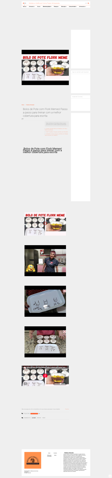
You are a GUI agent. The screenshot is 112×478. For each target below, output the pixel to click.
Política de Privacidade (49, 456)
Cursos (38, 6)
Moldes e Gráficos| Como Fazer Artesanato (44, 3)
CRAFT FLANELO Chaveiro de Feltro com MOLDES (57, 132)
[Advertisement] (56, 19)
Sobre (55, 455)
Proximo (67, 409)
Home (23, 104)
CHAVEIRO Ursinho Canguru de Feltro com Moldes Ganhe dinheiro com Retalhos (56, 134)
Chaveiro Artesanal (30, 104)
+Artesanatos (82, 6)
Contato (55, 453)
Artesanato (31, 6)
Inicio (25, 6)
